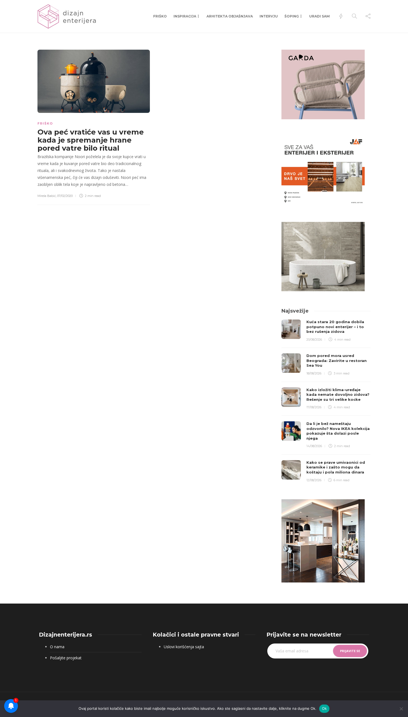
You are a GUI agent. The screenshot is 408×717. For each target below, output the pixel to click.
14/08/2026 (314, 446)
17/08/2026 (313, 407)
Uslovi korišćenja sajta (184, 646)
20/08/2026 (314, 339)
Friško (160, 16)
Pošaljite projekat (66, 657)
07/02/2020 (65, 196)
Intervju (269, 16)
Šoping (291, 16)
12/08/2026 (313, 480)
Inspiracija (184, 16)
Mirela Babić (46, 196)
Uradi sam (319, 16)
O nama (57, 646)
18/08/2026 (313, 373)
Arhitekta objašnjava (229, 16)
